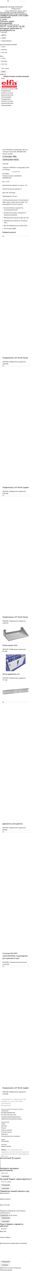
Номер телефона (5, 1237)
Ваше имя (3, 1231)
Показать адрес (7, 21)
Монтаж (3, 1128)
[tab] (16, 172)
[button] (8, 44)
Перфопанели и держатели (17, 361)
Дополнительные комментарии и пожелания (13, 1243)
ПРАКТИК (9, 149)
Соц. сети (4, 52)
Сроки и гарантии (6, 1130)
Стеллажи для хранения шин (18, 962)
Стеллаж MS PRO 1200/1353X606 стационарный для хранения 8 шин (14, 955)
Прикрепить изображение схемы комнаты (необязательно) (13, 1212)
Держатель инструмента (12, 824)
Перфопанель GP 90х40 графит (15, 1088)
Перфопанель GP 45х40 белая (15, 617)
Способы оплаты (6, 1132)
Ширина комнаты (5, 1199)
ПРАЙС (3, 38)
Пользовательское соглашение (10, 1136)
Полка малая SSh (9, 645)
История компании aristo (8, 1114)
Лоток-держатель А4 (10, 674)
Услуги (3, 46)
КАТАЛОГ (4, 32)
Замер (3, 1123)
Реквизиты (4, 1134)
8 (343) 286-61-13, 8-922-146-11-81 (9, 25)
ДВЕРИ (3, 35)
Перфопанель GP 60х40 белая (15, 358)
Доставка (4, 1125)
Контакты (4, 49)
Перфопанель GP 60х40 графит (15, 487)
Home (4, 149)
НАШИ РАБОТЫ (6, 41)
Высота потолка (5, 1205)
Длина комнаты (4, 1193)
